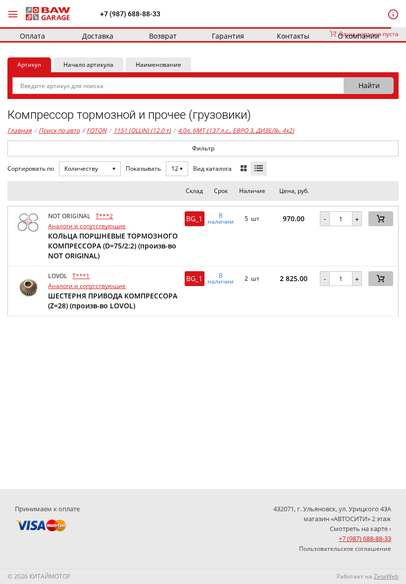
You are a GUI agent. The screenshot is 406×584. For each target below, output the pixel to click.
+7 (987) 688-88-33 (130, 14)
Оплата (32, 36)
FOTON (94, 130)
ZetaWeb (386, 576)
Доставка (97, 36)
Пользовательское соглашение (345, 548)
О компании (358, 36)
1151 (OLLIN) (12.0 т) (142, 130)
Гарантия (228, 36)
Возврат (163, 36)
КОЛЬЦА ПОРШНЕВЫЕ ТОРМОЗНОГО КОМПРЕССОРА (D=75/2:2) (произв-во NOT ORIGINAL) (113, 245)
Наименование (158, 64)
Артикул (29, 64)
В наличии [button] (220, 219)
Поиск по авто (59, 130)
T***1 (81, 276)
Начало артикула (88, 64)
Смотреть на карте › (360, 528)
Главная (19, 130)
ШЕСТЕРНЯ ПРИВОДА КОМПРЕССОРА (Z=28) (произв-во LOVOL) (112, 300)
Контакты (293, 36)
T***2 (104, 216)
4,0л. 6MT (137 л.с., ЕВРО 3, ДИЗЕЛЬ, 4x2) (236, 130)
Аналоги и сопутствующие (87, 226)
